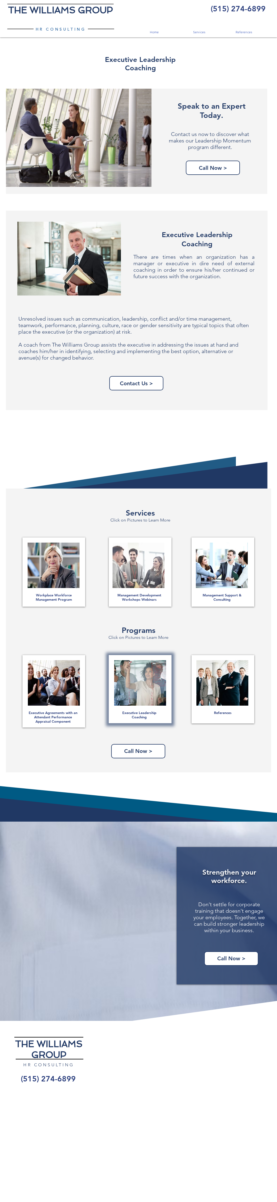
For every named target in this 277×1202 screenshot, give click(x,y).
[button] (199, 32)
